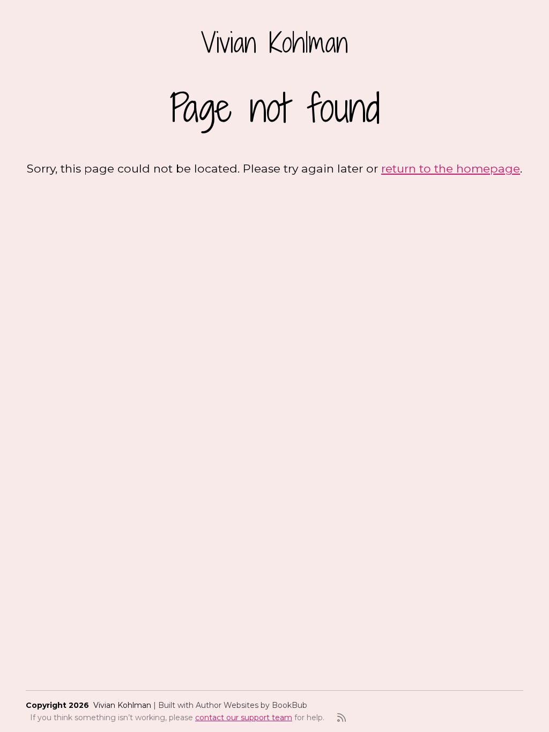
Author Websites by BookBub (251, 705)
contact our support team (243, 717)
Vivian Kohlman (274, 42)
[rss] (341, 717)
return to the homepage (450, 168)
